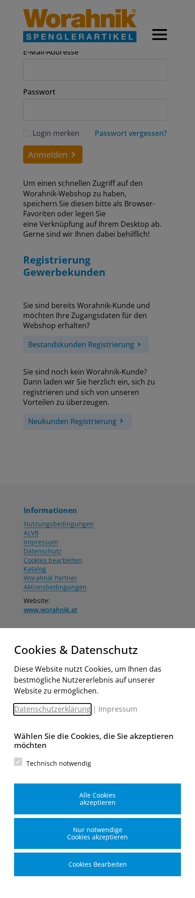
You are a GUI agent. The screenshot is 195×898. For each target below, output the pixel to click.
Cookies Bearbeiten (97, 864)
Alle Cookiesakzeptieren (97, 799)
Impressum (117, 709)
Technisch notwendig (58, 763)
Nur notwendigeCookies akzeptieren (97, 833)
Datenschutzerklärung (52, 709)
